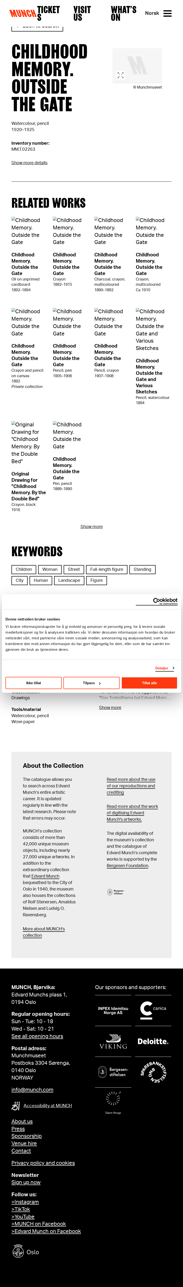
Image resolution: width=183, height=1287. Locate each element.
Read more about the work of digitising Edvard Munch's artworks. (132, 813)
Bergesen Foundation (127, 866)
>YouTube (23, 1216)
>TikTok (20, 1209)
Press (18, 1129)
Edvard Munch (45, 876)
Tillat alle (149, 683)
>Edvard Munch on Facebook (46, 1231)
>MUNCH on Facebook (38, 1224)
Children (24, 569)
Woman (49, 569)
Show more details (29, 163)
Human (41, 580)
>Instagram (25, 1202)
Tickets (48, 13)
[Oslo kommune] (47, 1251)
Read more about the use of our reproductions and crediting (131, 786)
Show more (92, 527)
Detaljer (161, 668)
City (19, 580)
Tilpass (89, 683)
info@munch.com (32, 1089)
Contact (21, 1151)
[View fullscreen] (137, 65)
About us (22, 1121)
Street (74, 569)
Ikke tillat (33, 683)
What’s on (124, 13)
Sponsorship (26, 1136)
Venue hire (24, 1143)
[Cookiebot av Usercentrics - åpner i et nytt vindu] (157, 601)
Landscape (69, 580)
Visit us (82, 13)
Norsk (152, 13)
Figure (97, 580)
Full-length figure (106, 569)
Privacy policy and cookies (43, 1163)
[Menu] (167, 13)
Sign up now (26, 1182)
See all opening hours (37, 1036)
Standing (142, 569)
